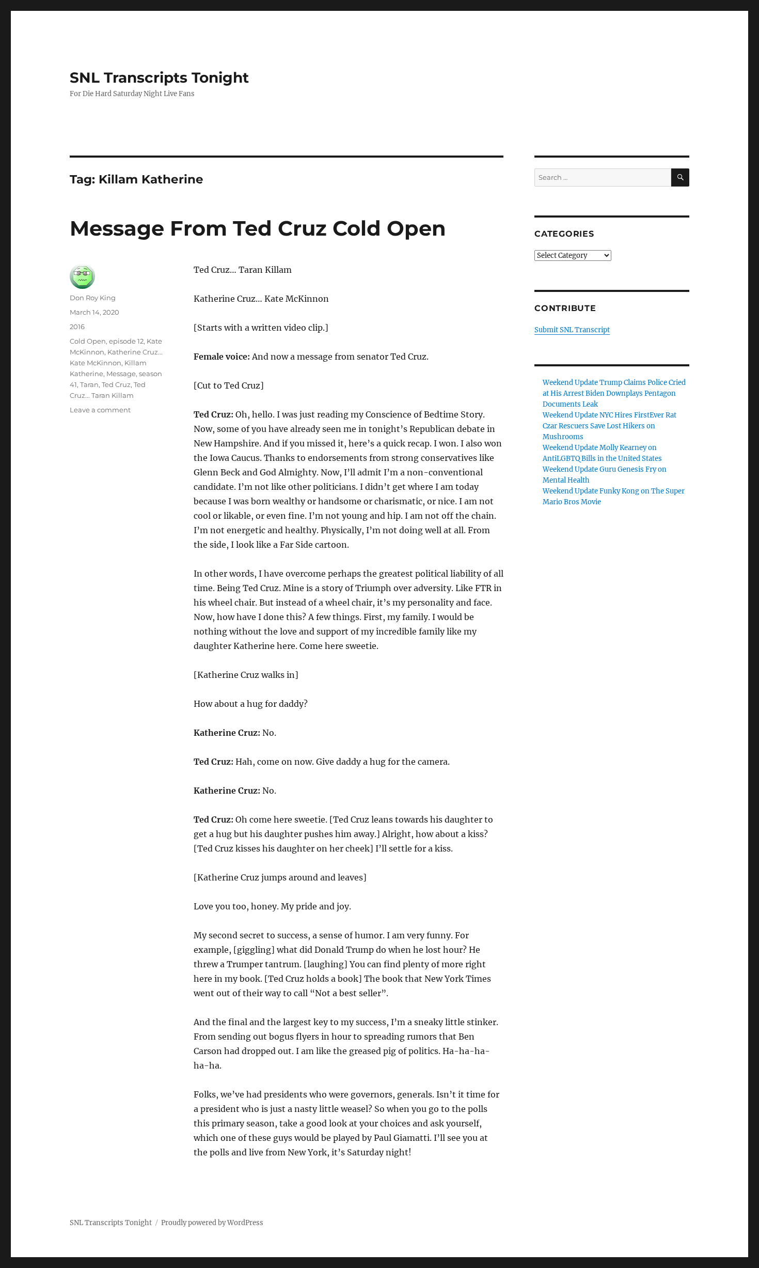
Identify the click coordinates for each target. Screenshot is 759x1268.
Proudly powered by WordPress (212, 1222)
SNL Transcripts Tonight (159, 77)
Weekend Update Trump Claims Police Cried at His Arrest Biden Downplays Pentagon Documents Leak (614, 393)
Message (121, 373)
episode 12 (126, 341)
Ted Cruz (116, 384)
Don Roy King (93, 297)
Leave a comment (100, 410)
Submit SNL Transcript (572, 330)
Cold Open (88, 341)
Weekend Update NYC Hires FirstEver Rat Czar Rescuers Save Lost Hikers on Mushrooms (609, 426)
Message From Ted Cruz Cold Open (258, 228)
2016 (77, 326)
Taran (89, 384)
